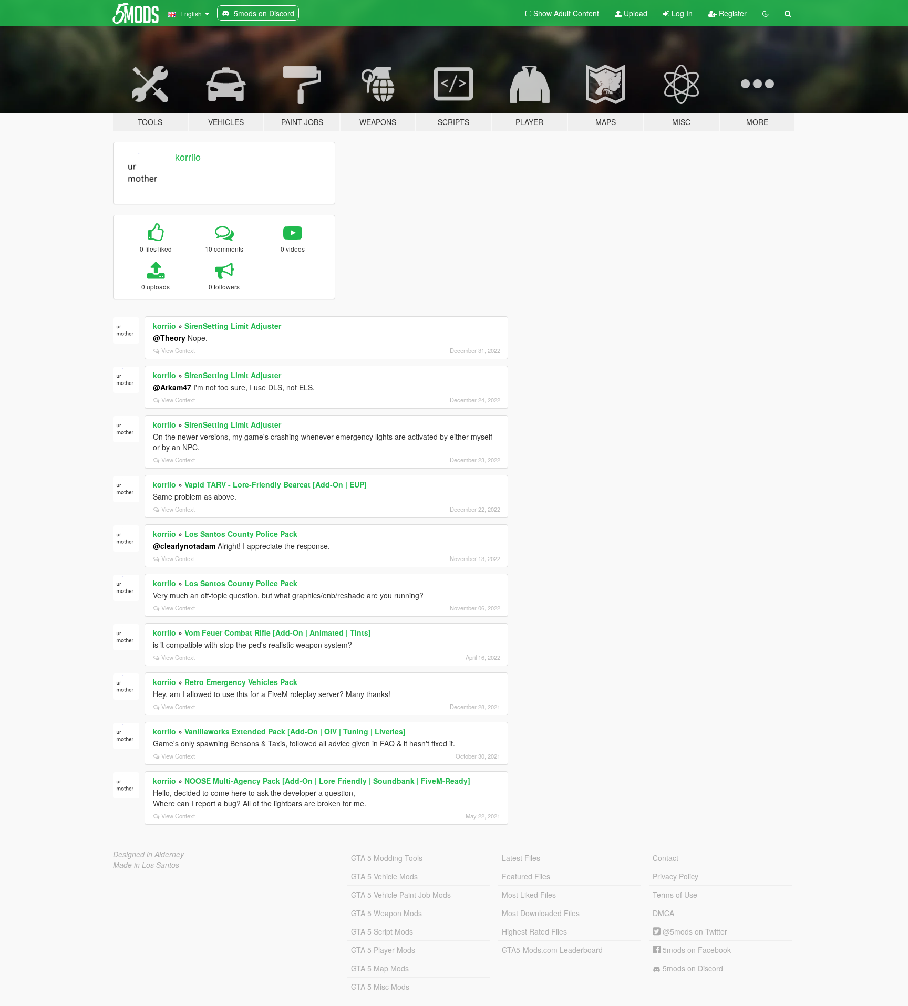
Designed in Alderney (148, 854)
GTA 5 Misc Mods (380, 986)
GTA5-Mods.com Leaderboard (552, 950)
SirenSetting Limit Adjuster (232, 325)
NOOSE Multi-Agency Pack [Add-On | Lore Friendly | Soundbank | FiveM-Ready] (327, 780)
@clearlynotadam (184, 546)
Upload (634, 13)
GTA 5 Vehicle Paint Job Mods (401, 894)
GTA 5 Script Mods (382, 931)
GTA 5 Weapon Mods (386, 913)
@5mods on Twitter (694, 931)
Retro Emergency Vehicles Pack (240, 682)
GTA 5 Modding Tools (386, 858)
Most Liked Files (529, 894)
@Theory (169, 338)
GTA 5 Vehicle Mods (384, 876)
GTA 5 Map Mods (380, 968)
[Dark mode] (766, 13)
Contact (665, 858)
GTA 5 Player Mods (383, 950)
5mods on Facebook (696, 950)
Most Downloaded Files (541, 913)
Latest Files (521, 858)
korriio (188, 156)
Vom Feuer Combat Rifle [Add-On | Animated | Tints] (277, 632)
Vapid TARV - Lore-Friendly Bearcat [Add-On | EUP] (275, 484)
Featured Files (526, 876)
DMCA (663, 913)
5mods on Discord (692, 968)
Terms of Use (675, 894)
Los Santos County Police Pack (240, 533)
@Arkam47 (172, 387)
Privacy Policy (675, 876)
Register (732, 13)
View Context (178, 350)
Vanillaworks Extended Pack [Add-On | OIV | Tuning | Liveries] (295, 731)
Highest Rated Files (534, 931)
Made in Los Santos (146, 864)
